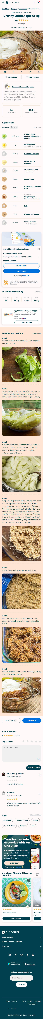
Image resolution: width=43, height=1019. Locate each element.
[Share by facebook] (21, 72)
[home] (12, 2)
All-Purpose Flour (31, 170)
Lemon (27, 144)
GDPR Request (11, 1001)
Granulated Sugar (31, 154)
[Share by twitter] (30, 72)
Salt (25, 206)
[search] (34, 2)
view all (37, 874)
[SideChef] (10, 933)
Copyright (12, 1008)
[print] (5, 72)
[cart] (38, 2)
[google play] (14, 964)
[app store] (30, 964)
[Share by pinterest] (13, 72)
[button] (3, 2)
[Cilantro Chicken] (16, 900)
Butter (27, 161)
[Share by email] (38, 72)
